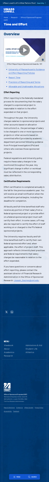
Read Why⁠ (40, 3)
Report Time (14, 77)
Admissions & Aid (34, 345)
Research (14, 17)
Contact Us (19, 407)
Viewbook (8, 345)
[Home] (9, 10)
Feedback (16, 411)
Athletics (30, 352)
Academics (9, 352)
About (7, 348)
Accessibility (8, 411)
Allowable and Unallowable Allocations (26, 86)
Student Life (31, 348)
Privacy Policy (39, 407)
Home (6, 17)
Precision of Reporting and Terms (24, 82)
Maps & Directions (9, 407)
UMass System (28, 407)
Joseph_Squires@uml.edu (26, 280)
